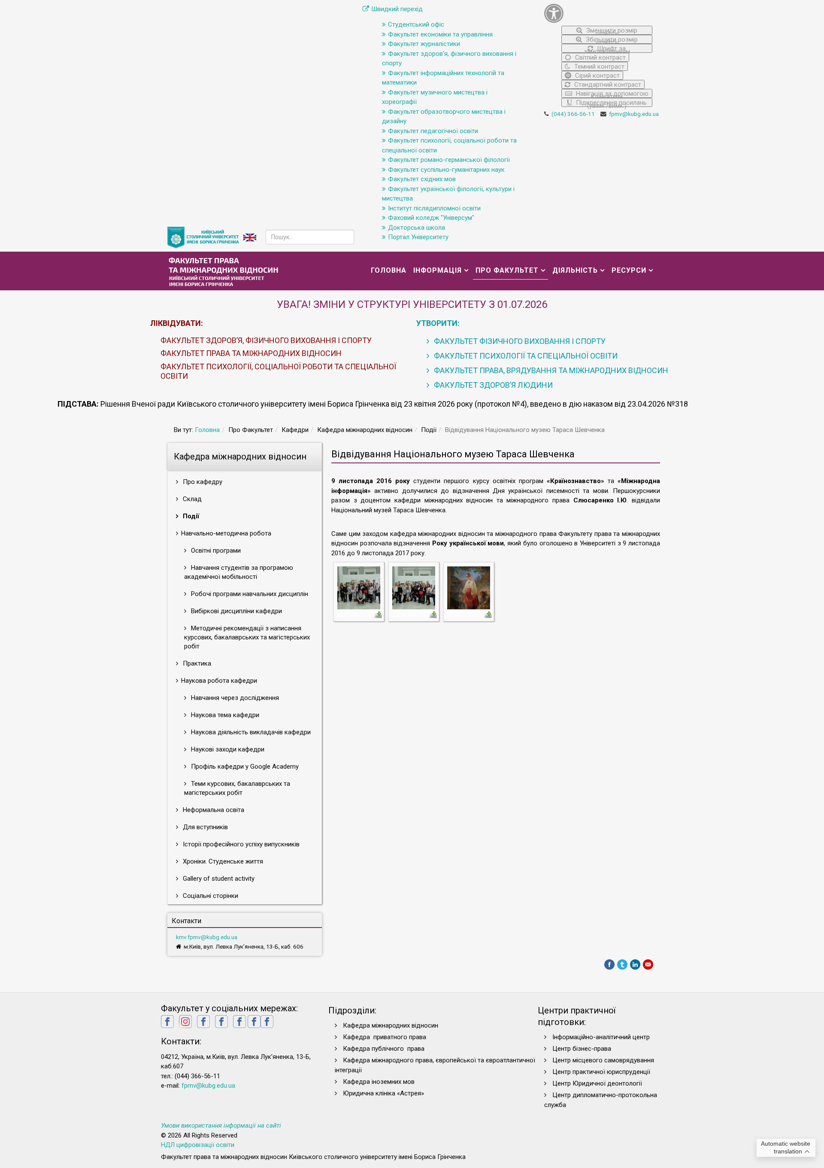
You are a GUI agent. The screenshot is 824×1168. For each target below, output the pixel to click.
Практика (196, 663)
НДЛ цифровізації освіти (197, 1145)
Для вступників (204, 827)
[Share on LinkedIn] (635, 964)
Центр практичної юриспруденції (601, 1072)
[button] (598, 13)
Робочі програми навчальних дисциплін (248, 594)
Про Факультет (507, 270)
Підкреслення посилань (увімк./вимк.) (610, 103)
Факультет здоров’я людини (492, 384)
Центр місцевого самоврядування (603, 1060)
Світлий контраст (599, 57)
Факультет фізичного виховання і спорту (519, 341)
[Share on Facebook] (609, 964)
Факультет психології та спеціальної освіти (525, 355)
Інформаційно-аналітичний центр (601, 1037)
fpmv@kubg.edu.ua (634, 113)
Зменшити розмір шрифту (611, 31)
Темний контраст (598, 66)
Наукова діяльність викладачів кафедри (250, 732)
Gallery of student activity (217, 878)
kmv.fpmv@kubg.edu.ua (206, 937)
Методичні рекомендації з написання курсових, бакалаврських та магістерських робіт (247, 637)
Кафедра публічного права (383, 1048)
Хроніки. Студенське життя (222, 861)
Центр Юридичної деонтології (597, 1083)
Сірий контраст (596, 75)
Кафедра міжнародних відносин (391, 1025)
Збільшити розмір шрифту (611, 40)
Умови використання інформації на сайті (221, 1125)
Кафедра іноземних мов (379, 1082)
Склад (191, 499)
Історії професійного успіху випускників (240, 844)
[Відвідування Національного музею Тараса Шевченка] (358, 587)
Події (190, 516)
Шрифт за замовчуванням (607, 49)
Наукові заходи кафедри (226, 749)
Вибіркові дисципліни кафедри (235, 611)
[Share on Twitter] (622, 964)
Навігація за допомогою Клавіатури (611, 94)
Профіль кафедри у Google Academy (244, 766)
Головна (388, 270)
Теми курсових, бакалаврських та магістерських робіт (237, 788)
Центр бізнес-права (581, 1048)
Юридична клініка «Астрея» (383, 1093)
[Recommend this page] (648, 964)
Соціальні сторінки (209, 896)
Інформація (437, 270)
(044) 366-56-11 (573, 113)
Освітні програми (215, 550)
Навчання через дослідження (234, 698)
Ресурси (629, 270)
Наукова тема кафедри (224, 715)
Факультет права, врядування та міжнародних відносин (550, 370)
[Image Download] (378, 614)
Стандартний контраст (607, 84)
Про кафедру (201, 482)
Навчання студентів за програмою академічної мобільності (238, 572)
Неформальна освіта (212, 810)
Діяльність (575, 270)
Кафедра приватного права (384, 1037)
